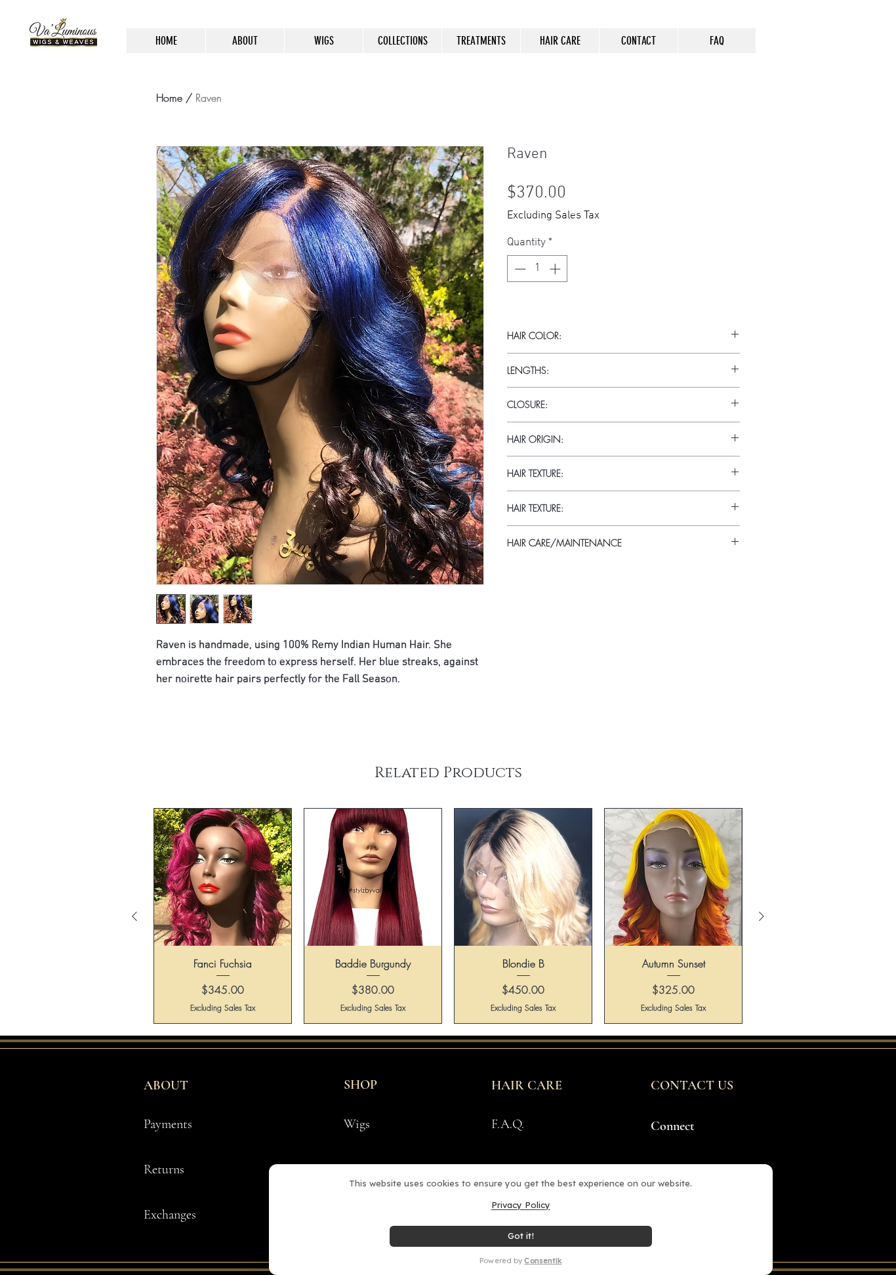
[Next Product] (761, 916)
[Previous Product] (134, 916)
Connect (673, 1126)
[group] (448, 915)
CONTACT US (692, 1085)
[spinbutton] (537, 269)
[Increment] (556, 269)
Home (169, 98)
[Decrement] (519, 269)
